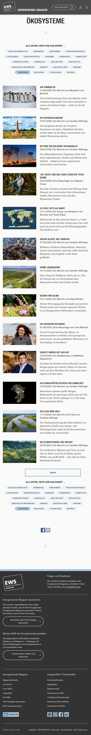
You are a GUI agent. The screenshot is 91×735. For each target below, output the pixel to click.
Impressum (55, 730)
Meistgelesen (74, 62)
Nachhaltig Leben (60, 67)
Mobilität (43, 67)
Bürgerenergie (53, 688)
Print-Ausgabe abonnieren (14, 701)
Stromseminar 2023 (55, 693)
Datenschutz (82, 730)
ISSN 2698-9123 (44, 730)
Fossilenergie (12, 56)
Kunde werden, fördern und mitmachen (23, 655)
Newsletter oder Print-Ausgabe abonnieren (23, 621)
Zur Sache (7, 684)
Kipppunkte (52, 684)
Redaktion (32, 730)
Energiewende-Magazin (32, 10)
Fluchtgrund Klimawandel (58, 697)
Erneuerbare (54, 51)
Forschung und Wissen (75, 51)
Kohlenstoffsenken (55, 680)
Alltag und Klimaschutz (18, 51)
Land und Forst (57, 62)
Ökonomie (77, 67)
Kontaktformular (73, 587)
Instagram (49, 56)
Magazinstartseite (10, 680)
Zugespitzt (7, 693)
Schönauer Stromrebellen (58, 701)
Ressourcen (39, 72)
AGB (75, 730)
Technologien (55, 72)
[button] (43, 530)
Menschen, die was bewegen (23, 67)
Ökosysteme (23, 72)
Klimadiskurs (64, 56)
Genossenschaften (32, 56)
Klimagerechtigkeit (21, 62)
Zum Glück (7, 688)
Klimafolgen (81, 56)
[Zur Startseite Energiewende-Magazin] (9, 7)
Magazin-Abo (61, 7)
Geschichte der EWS (56, 706)
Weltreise (71, 72)
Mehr (53, 472)
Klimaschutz (39, 62)
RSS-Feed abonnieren (12, 706)
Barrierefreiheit (66, 730)
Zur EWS (6, 697)
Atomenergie (38, 51)
